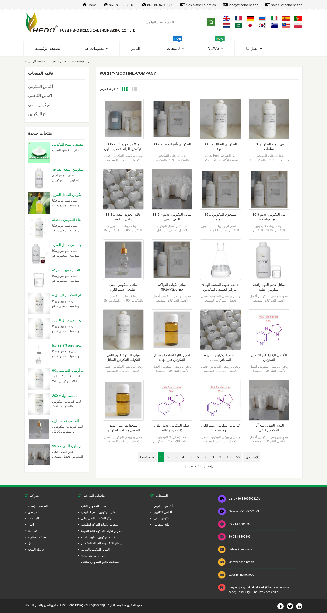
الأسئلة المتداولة (37, 537)
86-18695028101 (122, 5)
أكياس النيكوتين (40, 86)
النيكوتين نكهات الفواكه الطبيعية (100, 524)
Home (92, 5)
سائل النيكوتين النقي (93, 506)
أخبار (31, 524)
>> (238, 457)
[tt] (82, 22)
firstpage (147, 457)
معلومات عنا (94, 48)
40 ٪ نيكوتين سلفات (93, 555)
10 (229, 457)
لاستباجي (251, 457)
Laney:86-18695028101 (244, 498)
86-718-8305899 (240, 524)
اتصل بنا (252, 48)
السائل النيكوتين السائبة (95, 549)
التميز (135, 48)
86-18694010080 (160, 5)
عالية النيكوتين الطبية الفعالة (98, 537)
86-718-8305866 (240, 536)
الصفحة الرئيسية (48, 48)
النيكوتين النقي (39, 105)
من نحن (32, 512)
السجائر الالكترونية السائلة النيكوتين (102, 543)
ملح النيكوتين (38, 114)
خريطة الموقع (36, 549)
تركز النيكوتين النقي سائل (96, 518)
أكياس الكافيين (40, 96)
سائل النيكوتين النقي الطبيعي (98, 512)
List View (134, 89)
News (213, 48)
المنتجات (174, 48)
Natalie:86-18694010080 (245, 511)
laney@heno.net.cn (243, 5)
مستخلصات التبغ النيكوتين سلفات (101, 562)
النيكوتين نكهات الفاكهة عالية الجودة (102, 531)
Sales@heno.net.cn (201, 5)
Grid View (124, 89)
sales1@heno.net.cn (286, 5)
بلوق (30, 543)
